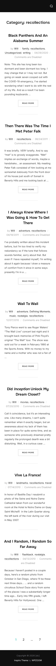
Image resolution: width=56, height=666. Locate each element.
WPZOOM (37, 660)
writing (26, 52)
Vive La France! (28, 475)
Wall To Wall (28, 304)
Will (16, 48)
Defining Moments (40, 311)
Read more (30, 103)
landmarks (22, 482)
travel (48, 482)
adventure (24, 230)
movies (24, 402)
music (12, 315)
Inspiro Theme (21, 660)
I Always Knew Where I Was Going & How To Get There (28, 217)
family (25, 48)
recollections (37, 48)
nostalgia (22, 315)
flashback (27, 554)
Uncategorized (13, 52)
